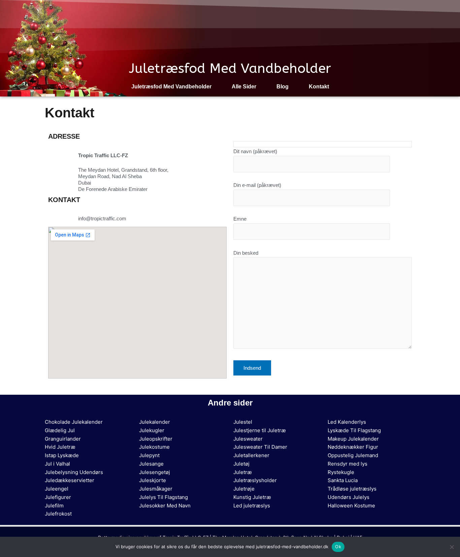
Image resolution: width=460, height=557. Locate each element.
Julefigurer (58, 497)
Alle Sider (244, 86)
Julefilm (54, 505)
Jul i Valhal (57, 464)
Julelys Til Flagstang (163, 497)
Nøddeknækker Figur (353, 447)
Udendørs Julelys (348, 497)
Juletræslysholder (255, 480)
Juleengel (56, 488)
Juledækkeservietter (69, 480)
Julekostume (154, 447)
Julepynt (149, 455)
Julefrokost (58, 513)
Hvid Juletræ (60, 447)
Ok (338, 546)
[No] (451, 547)
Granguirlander (63, 439)
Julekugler (151, 430)
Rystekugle (341, 472)
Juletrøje (244, 488)
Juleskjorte (152, 480)
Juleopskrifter (155, 439)
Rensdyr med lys (347, 464)
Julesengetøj (154, 472)
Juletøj (241, 464)
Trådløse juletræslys (352, 488)
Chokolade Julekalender (74, 422)
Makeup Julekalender (353, 439)
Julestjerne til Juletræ (259, 430)
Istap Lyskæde (62, 455)
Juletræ (242, 472)
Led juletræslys (251, 505)
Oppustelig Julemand (353, 455)
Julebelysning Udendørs (74, 472)
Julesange (151, 464)
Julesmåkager (155, 488)
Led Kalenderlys (347, 422)
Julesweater (248, 439)
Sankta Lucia (343, 480)
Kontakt (319, 86)
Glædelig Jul (60, 430)
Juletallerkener (251, 455)
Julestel (242, 422)
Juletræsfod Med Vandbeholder (230, 68)
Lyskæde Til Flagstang (354, 430)
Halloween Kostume (351, 505)
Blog (282, 86)
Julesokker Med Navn (165, 505)
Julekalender (154, 422)
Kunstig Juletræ (252, 497)
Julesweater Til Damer (260, 447)
